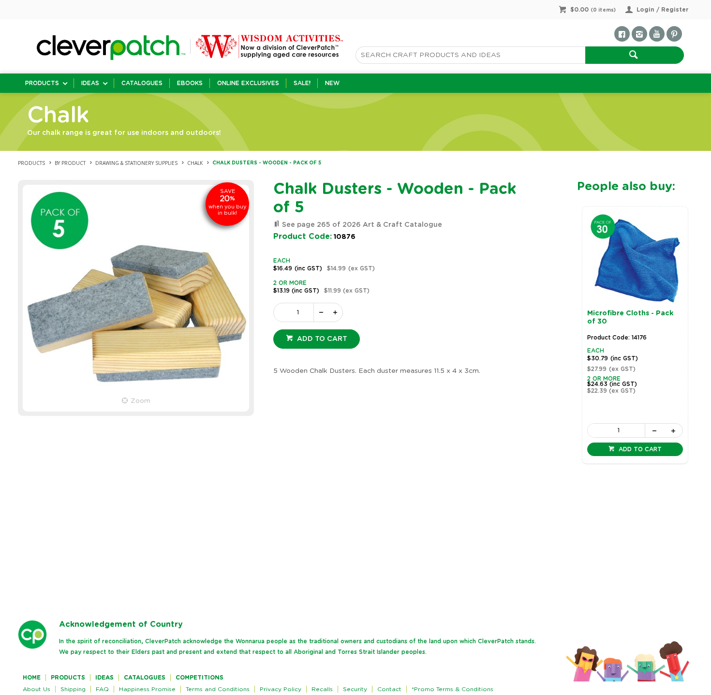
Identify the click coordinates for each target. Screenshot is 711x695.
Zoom (140, 401)
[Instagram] (639, 34)
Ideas (90, 83)
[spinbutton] (295, 312)
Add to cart (321, 339)
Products (42, 83)
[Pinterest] (674, 34)
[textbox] (470, 55)
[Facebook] (622, 34)
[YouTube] (657, 34)
